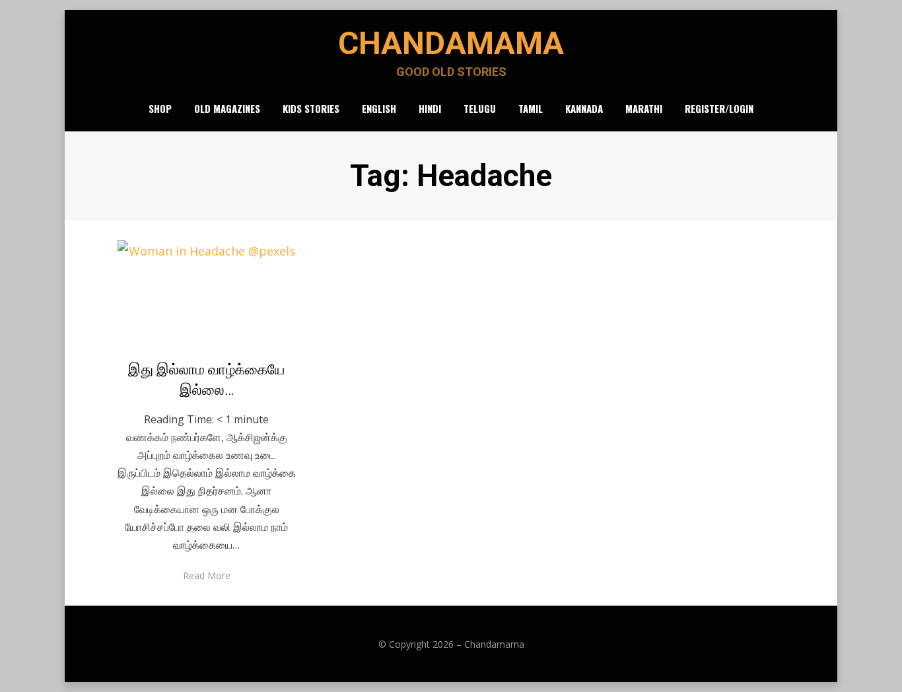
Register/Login (719, 108)
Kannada (584, 108)
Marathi (643, 108)
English (379, 108)
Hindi (430, 108)
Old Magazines (227, 108)
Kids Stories (311, 108)
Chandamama (451, 43)
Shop (160, 108)
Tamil (530, 108)
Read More (206, 575)
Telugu (480, 108)
